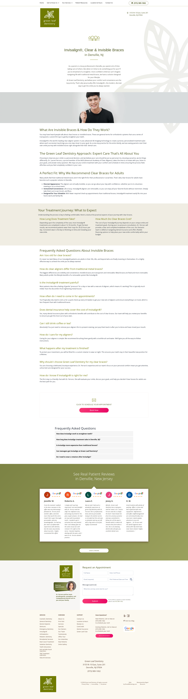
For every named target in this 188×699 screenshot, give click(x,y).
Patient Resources (81, 3)
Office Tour (62, 637)
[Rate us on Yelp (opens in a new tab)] (124, 616)
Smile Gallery (62, 644)
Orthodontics (44, 634)
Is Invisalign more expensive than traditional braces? (77, 445)
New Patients (62, 642)
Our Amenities (63, 639)
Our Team (61, 631)
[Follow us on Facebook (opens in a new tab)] (128, 616)
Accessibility (94, 684)
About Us (61, 619)
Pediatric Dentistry (46, 637)
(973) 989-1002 (139, 3)
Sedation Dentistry (46, 644)
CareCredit (80, 626)
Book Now (94, 410)
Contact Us (109, 3)
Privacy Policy (85, 684)
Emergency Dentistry (46, 629)
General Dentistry (45, 621)
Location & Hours (96, 3)
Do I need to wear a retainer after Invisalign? (73, 457)
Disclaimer (103, 684)
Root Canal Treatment (47, 642)
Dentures (43, 626)
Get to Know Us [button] (52, 3)
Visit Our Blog (129, 621)
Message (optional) (89, 585)
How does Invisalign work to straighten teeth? (74, 434)
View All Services (45, 658)
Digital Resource (144, 683)
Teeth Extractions (45, 647)
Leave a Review (94, 550)
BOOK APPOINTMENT (104, 635)
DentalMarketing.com (131, 684)
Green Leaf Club (82, 631)
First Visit (61, 621)
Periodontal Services (46, 639)
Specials (61, 626)
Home (42, 3)
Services (61, 624)
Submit (95, 601)
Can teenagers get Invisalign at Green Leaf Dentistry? (77, 451)
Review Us (80, 624)
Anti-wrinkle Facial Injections (46, 650)
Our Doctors (62, 629)
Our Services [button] (66, 3)
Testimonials (62, 634)
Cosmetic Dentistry (46, 619)
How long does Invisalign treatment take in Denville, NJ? (78, 439)
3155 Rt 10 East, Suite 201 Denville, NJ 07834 (138, 14)
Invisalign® (43, 631)
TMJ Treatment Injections (44, 654)
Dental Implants (45, 624)
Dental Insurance (82, 629)
